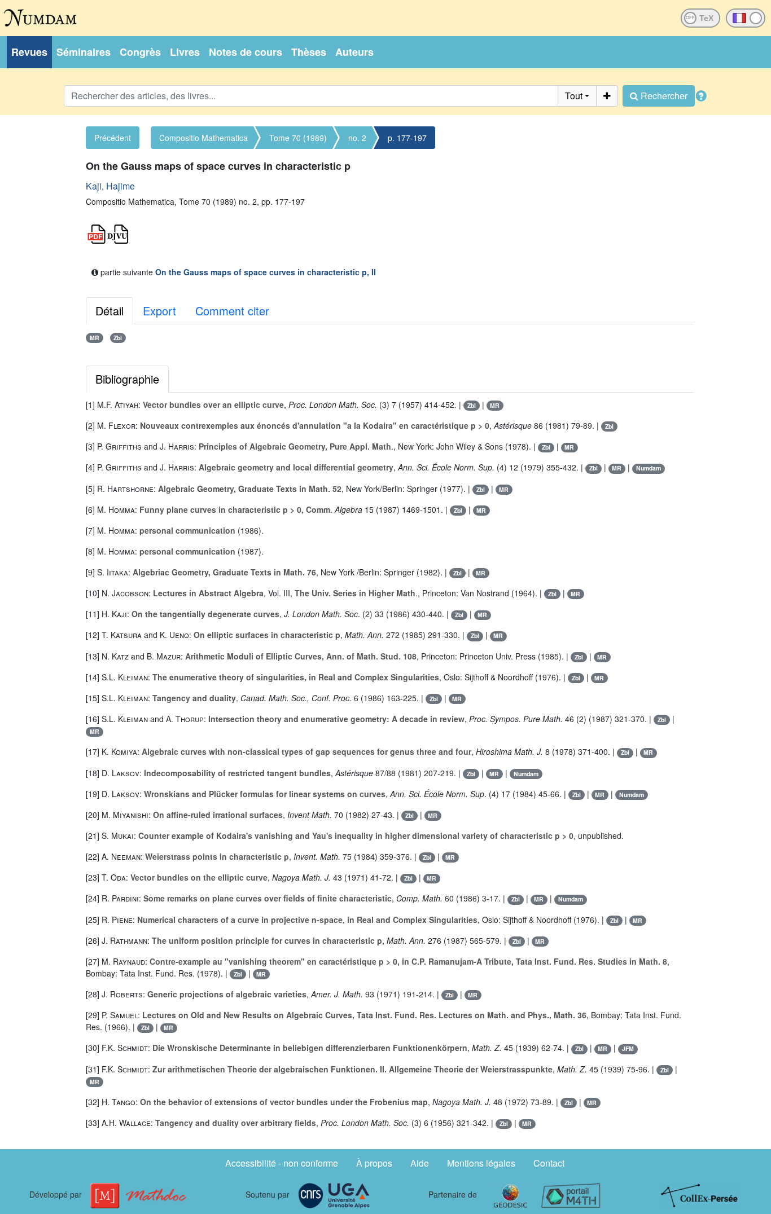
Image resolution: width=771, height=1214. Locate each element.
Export (159, 310)
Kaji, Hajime (110, 185)
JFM (628, 1048)
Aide (419, 1162)
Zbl (117, 337)
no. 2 (357, 137)
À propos (374, 1162)
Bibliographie (127, 379)
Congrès (140, 52)
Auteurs (354, 52)
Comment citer (232, 310)
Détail (109, 310)
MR (94, 337)
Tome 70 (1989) (298, 137)
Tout (573, 95)
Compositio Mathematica (203, 137)
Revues (29, 52)
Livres (185, 52)
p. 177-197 (407, 137)
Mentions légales (481, 1162)
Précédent (112, 137)
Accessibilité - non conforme (281, 1162)
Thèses (308, 52)
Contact (548, 1162)
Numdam (648, 468)
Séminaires (83, 52)
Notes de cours (245, 52)
